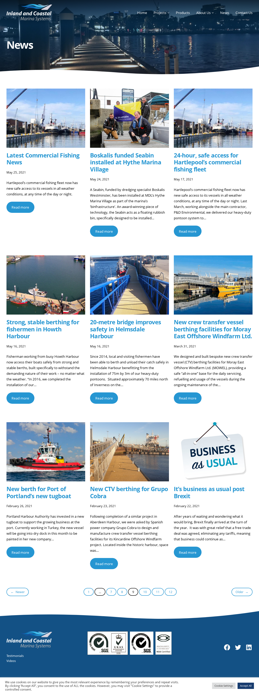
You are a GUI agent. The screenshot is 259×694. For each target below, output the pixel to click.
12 (170, 592)
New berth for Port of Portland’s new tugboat (38, 492)
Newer (18, 592)
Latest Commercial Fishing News (42, 159)
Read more (20, 207)
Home (142, 12)
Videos (11, 661)
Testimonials (15, 655)
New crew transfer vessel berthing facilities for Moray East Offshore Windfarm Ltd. (213, 329)
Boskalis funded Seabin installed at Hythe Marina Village (125, 162)
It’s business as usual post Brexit (209, 492)
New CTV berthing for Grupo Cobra (129, 492)
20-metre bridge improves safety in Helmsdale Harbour (125, 329)
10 (145, 592)
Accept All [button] (246, 686)
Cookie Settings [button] (223, 686)
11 (158, 592)
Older (242, 592)
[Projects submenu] (168, 13)
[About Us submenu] (213, 13)
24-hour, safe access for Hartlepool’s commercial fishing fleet (207, 162)
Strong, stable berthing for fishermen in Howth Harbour (42, 329)
